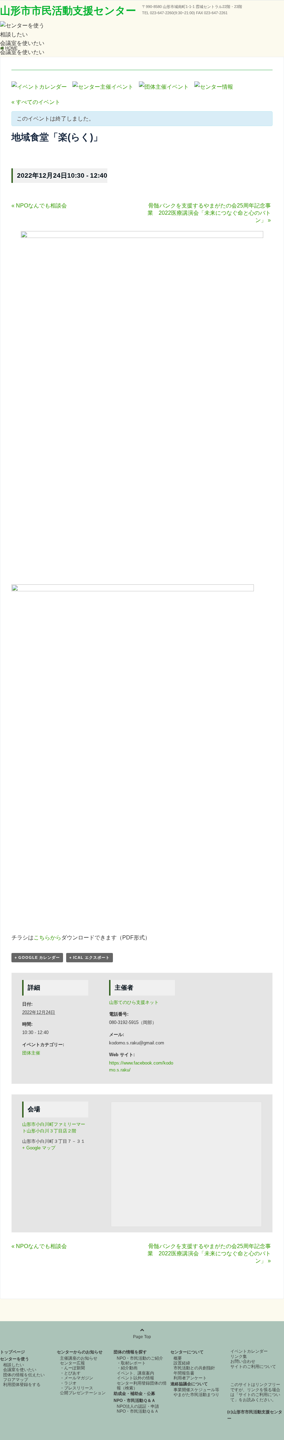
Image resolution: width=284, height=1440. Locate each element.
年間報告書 (184, 1373)
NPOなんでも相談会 (39, 206)
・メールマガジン (76, 1378)
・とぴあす (70, 1373)
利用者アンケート (190, 1378)
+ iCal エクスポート (89, 957)
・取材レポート (131, 1363)
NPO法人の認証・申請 (138, 1406)
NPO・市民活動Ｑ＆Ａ (135, 1400)
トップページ (12, 1352)
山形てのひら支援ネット (134, 1002)
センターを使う (14, 1359)
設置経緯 (182, 1363)
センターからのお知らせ (80, 1352)
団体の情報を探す (130, 1352)
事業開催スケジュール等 (196, 1389)
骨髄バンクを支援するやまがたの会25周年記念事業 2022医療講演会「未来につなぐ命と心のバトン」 (209, 213)
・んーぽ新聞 (72, 1368)
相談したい (14, 34)
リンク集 (238, 1356)
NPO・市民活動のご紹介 (140, 1358)
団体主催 (31, 1052)
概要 (178, 1358)
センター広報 (72, 1363)
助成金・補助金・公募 (134, 1393)
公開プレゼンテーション (83, 1392)
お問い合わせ (242, 1361)
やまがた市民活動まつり (196, 1394)
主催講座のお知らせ (78, 1358)
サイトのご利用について (253, 1366)
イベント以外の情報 (135, 1378)
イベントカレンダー (249, 1351)
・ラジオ (68, 1383)
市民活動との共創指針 (194, 1368)
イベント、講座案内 (135, 1373)
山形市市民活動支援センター (68, 10)
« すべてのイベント (35, 102)
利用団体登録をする (22, 1384)
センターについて (187, 1352)
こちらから (47, 937)
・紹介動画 (127, 1368)
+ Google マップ (38, 1147)
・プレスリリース (76, 1388)
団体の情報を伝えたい (24, 1374)
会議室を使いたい (22, 43)
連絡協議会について (189, 1383)
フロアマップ (15, 1379)
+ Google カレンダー (37, 957)
